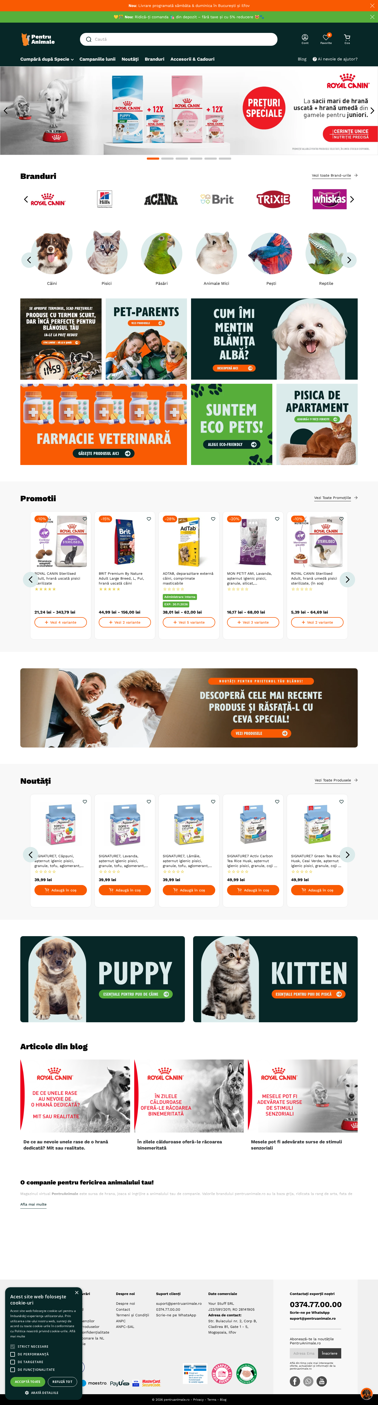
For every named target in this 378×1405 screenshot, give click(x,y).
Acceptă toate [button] (28, 1382)
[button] (153, 159)
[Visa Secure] (135, 1383)
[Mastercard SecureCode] (151, 1383)
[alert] (43, 1343)
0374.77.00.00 (168, 1309)
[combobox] (178, 39)
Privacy (198, 1399)
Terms (211, 1399)
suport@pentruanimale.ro (179, 1303)
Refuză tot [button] (62, 1382)
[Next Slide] (372, 110)
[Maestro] (91, 1383)
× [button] (76, 1293)
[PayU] (119, 1383)
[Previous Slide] (6, 110)
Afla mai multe (33, 1204)
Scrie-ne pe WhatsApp (176, 1315)
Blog (223, 1399)
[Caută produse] (89, 39)
